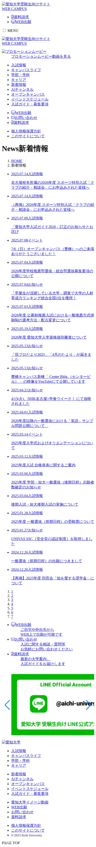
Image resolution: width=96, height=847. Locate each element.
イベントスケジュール (29, 99)
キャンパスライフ (26, 70)
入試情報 (18, 65)
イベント (35, 240)
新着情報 (18, 85)
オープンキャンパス (28, 94)
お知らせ (35, 284)
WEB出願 (23, 113)
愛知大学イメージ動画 (29, 802)
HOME (16, 161)
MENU (13, 31)
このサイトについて (28, 136)
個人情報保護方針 (26, 131)
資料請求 (21, 122)
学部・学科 (20, 75)
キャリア (18, 80)
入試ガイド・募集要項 (29, 104)
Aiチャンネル (22, 89)
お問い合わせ (26, 118)
